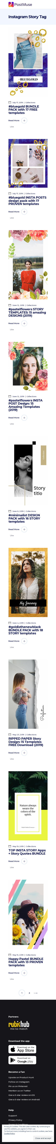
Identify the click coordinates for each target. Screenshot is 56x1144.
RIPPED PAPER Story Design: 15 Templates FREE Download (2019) (25, 742)
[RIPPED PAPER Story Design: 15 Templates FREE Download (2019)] (28, 694)
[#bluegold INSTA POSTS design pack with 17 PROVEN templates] (28, 163)
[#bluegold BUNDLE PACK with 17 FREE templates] (28, 62)
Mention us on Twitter (19, 1090)
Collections (30, 102)
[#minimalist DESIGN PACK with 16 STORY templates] (28, 471)
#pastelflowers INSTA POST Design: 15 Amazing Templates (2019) (25, 405)
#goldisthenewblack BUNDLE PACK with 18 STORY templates (25, 630)
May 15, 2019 (17, 955)
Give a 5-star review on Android (24, 1099)
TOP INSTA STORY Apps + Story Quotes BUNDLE (27, 851)
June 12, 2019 (18, 305)
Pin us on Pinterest (17, 1086)
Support (12, 1115)
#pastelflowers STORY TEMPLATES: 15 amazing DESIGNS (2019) (27, 312)
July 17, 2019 (17, 102)
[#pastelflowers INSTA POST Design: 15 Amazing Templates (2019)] (28, 366)
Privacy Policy (15, 1120)
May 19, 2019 (18, 846)
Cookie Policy (9, 1134)
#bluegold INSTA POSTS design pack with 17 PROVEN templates (27, 201)
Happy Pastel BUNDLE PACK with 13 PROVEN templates (25, 962)
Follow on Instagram (18, 1082)
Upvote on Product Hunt (21, 1077)
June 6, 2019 (18, 511)
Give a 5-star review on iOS (21, 1095)
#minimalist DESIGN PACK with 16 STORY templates (24, 518)
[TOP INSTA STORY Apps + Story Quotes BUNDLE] (28, 806)
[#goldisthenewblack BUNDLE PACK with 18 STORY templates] (28, 582)
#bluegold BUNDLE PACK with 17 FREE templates (23, 110)
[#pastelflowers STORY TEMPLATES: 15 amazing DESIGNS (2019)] (28, 265)
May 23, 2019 (18, 735)
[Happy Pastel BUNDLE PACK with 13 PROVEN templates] (28, 914)
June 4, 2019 (18, 623)
